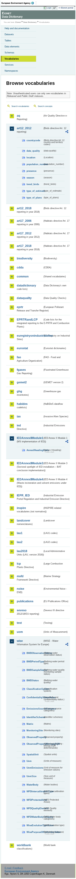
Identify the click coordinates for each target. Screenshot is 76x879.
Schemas (9, 52)
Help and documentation (17, 28)
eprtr (20, 307)
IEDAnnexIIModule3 (30, 463)
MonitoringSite (35, 730)
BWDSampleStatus (35, 670)
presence (31, 171)
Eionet (18, 22)
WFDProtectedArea (35, 800)
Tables (8, 40)
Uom (29, 761)
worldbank (24, 845)
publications (25, 601)
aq (18, 115)
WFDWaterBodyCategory (35, 817)
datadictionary (26, 285)
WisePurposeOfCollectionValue (35, 832)
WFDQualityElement (35, 808)
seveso (22, 610)
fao (19, 357)
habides (22, 403)
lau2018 (22, 551)
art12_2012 (24, 128)
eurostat (22, 348)
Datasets (9, 34)
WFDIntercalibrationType (35, 791)
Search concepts (45, 106)
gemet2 (22, 382)
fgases (21, 369)
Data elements (12, 46)
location (31, 157)
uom (20, 631)
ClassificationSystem (35, 689)
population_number (35, 164)
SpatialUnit (33, 754)
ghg (19, 391)
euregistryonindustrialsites (30, 335)
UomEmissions (35, 767)
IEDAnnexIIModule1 (30, 438)
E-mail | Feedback (14, 868)
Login (49, 8)
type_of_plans (34, 197)
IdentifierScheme (35, 717)
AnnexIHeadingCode (35, 450)
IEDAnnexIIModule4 (30, 479)
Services (9, 64)
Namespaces (11, 70)
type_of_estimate (35, 191)
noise (20, 588)
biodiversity (25, 258)
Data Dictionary (30, 22)
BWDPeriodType (35, 661)
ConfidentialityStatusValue (35, 697)
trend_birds (33, 184)
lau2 (19, 542)
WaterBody (32, 784)
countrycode (33, 140)
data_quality (33, 151)
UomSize (31, 776)
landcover (23, 520)
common (23, 276)
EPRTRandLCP (27, 319)
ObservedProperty (35, 737)
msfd (20, 576)
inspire (21, 507)
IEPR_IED (23, 495)
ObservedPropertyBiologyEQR (35, 744)
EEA (19, 3)
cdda (20, 267)
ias (19, 416)
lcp (19, 563)
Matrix (30, 724)
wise (20, 640)
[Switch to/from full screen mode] (55, 8)
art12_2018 (24, 208)
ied (19, 425)
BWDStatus (33, 680)
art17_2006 (24, 220)
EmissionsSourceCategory (35, 708)
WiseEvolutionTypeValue (35, 825)
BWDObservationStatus (35, 653)
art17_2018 (24, 245)
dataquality (24, 298)
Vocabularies (12, 58)
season (30, 177)
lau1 (19, 533)
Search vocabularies (20, 106)
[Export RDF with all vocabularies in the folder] (66, 132)
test (19, 622)
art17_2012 (24, 233)
